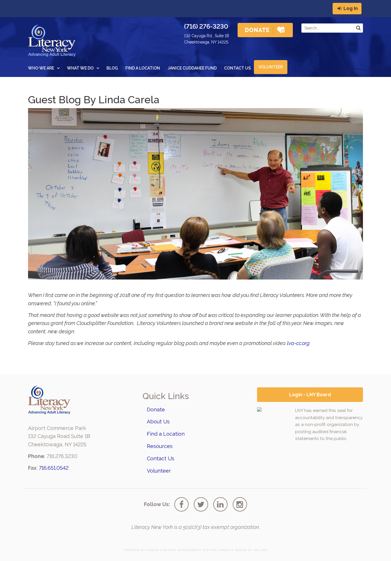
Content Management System (188, 550)
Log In (350, 8)
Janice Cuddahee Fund (192, 68)
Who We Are (41, 68)
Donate (156, 410)
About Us (158, 422)
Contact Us (237, 68)
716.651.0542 (53, 468)
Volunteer (270, 67)
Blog (112, 68)
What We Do (80, 68)
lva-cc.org (298, 343)
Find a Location (142, 68)
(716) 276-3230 (206, 26)
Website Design (233, 550)
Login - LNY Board (310, 394)
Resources (160, 446)
